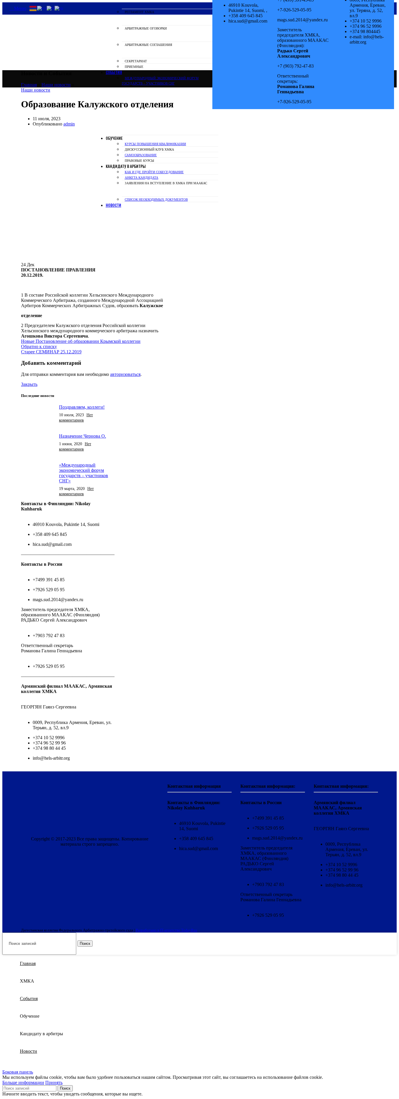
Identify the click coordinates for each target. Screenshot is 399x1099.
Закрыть (29, 384)
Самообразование (141, 155)
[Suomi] (51, 8)
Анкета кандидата (141, 177)
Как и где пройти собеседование (154, 172)
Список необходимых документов (156, 199)
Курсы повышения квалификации (155, 144)
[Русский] (59, 8)
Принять (54, 1082)
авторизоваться (125, 374)
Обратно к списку (39, 346)
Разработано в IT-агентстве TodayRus (166, 930)
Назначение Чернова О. (82, 436)
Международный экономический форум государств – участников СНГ (160, 80)
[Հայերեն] (33, 8)
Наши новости (56, 84)
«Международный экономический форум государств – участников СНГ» (83, 472)
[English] (42, 8)
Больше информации (23, 1082)
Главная (29, 84)
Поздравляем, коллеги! (82, 407)
